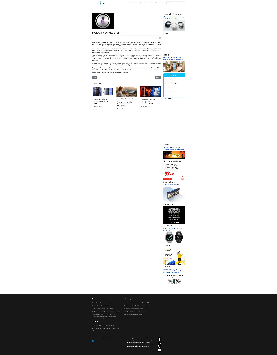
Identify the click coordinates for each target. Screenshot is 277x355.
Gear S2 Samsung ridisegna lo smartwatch (173, 229)
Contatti (151, 2)
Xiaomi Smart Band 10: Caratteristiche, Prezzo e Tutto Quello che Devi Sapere (173, 271)
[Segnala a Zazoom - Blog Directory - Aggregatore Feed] (107, 341)
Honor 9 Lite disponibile (171, 185)
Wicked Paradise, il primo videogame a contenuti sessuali (173, 148)
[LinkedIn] (160, 38)
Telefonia (104, 72)
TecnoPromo (143, 2)
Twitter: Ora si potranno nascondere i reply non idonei (105, 302)
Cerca (163, 2)
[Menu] (93, 3)
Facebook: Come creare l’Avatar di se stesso (102, 308)
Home (131, 2)
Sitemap (131, 338)
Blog (136, 2)
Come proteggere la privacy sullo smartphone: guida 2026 (173, 58)
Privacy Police (145, 338)
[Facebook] (153, 38)
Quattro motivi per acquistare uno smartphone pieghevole (106, 311)
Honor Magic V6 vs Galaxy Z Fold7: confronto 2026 (148, 102)
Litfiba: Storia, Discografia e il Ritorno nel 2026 (103, 325)
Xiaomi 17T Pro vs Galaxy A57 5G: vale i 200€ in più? (101, 102)
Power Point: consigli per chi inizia (100, 305)
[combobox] (175, 3)
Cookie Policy (137, 338)
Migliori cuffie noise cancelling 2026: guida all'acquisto (173, 18)
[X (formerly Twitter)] (156, 38)
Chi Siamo (157, 2)
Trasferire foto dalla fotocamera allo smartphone (124, 104)
